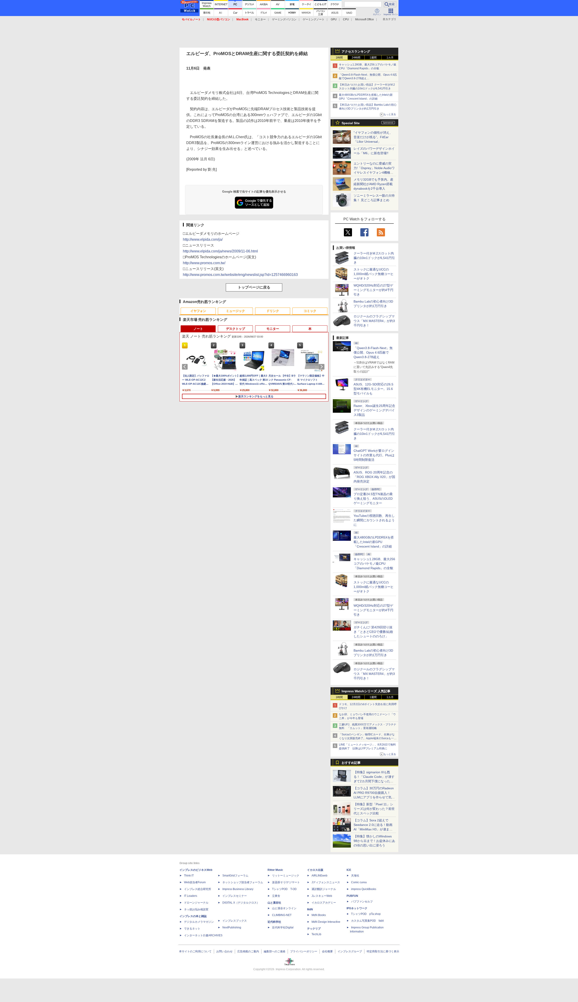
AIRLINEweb (319, 875)
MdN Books (319, 915)
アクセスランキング (356, 51)
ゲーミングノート (313, 19)
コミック (310, 311)
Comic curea (359, 882)
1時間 (339, 57)
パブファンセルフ (362, 901)
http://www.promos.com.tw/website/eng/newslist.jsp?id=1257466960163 (240, 275)
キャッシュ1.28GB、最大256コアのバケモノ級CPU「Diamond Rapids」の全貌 (374, 563)
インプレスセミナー (234, 895)
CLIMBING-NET (281, 915)
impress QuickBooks (363, 889)
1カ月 (390, 57)
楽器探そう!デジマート (286, 882)
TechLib (316, 934)
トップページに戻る (254, 287)
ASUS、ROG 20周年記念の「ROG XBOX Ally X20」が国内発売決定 (374, 477)
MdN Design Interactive (326, 921)
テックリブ (314, 928)
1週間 (373, 57)
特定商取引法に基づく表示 (383, 951)
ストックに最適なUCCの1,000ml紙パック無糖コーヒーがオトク (374, 274)
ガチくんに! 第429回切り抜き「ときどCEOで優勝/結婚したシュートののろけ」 (373, 631)
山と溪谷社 (274, 902)
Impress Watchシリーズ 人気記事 (366, 691)
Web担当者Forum (195, 882)
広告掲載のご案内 (248, 951)
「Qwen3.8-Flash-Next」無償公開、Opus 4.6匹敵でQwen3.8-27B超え (373, 352)
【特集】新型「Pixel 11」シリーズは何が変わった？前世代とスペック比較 (374, 808)
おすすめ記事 (351, 762)
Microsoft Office (364, 19)
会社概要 (327, 951)
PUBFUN (352, 895)
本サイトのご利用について (195, 951)
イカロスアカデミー (324, 902)
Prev (185, 366)
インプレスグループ (350, 951)
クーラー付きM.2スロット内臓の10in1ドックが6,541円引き (374, 258)
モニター (260, 19)
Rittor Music (275, 870)
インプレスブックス (234, 920)
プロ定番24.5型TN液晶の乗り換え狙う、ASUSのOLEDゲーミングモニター (373, 498)
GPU (334, 19)
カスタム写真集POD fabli (367, 920)
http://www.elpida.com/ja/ (203, 239)
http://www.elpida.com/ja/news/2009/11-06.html (220, 251)
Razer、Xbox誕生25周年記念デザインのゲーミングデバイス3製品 (374, 410)
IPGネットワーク (357, 908)
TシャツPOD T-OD (284, 889)
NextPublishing (231, 927)
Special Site (351, 123)
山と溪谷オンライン (284, 908)
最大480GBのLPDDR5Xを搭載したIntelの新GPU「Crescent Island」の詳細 (374, 542)
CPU (346, 19)
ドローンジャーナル (196, 902)
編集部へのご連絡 (274, 951)
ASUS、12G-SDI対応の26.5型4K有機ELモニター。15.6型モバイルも (373, 388)
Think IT (189, 875)
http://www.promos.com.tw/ (204, 263)
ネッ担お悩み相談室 (196, 909)
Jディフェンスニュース (326, 882)
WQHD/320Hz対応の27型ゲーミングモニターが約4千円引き (373, 290)
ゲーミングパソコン (284, 19)
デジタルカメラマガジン (199, 921)
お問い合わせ (224, 951)
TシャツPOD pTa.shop (366, 914)
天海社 (355, 875)
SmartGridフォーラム (235, 875)
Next (322, 366)
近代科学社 (274, 921)
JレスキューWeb (322, 895)
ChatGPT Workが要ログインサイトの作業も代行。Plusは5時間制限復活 (374, 455)
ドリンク (272, 311)
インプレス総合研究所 (197, 889)
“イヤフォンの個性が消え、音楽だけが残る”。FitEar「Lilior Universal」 (373, 137)
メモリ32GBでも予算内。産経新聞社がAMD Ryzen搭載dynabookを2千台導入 (373, 184)
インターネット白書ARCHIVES (203, 935)
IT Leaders (190, 895)
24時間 (356, 57)
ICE (349, 870)
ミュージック (235, 311)
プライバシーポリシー (303, 951)
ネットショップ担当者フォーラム (242, 882)
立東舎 (276, 895)
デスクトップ (235, 329)
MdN (310, 909)
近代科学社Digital (283, 927)
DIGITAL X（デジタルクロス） (240, 902)
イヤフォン (198, 311)
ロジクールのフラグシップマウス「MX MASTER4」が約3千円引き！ (374, 321)
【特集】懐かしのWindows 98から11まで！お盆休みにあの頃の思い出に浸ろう (374, 840)
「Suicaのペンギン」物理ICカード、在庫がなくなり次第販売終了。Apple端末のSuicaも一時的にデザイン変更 (367, 738)
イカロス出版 (315, 870)
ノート (198, 329)
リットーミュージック (285, 875)
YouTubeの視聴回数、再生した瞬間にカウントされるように (374, 520)
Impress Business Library (237, 889)
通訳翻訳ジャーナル (324, 889)
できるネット (192, 928)
